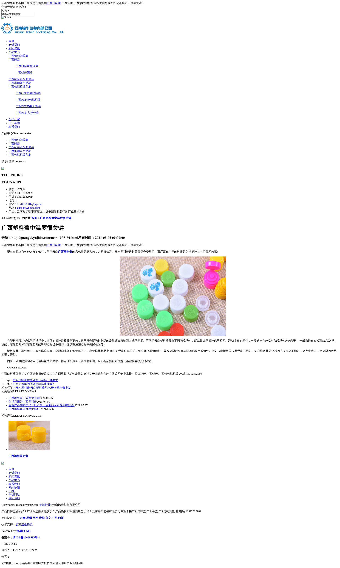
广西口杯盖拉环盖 (27, 66)
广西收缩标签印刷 (19, 86)
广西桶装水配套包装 (21, 79)
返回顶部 (14, 498)
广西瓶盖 (14, 59)
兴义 (48, 517)
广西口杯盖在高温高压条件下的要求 (35, 380)
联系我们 (14, 126)
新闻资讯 (14, 48)
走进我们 (14, 44)
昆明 (29, 517)
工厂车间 (14, 123)
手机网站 (14, 494)
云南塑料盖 (23, 387)
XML (11, 491)
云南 (23, 517)
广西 (54, 517)
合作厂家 (14, 119)
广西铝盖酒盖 (24, 72)
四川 (61, 517)
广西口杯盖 (54, 3)
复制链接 (45, 504)
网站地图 (14, 487)
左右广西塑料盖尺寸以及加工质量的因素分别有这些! (41, 405)
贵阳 (42, 517)
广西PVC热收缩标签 (28, 106)
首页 (11, 40)
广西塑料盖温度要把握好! (24, 409)
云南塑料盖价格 (40, 387)
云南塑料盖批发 (61, 387)
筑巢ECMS (23, 530)
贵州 (35, 517)
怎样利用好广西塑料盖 (22, 401)
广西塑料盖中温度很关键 (55, 218)
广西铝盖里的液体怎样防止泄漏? (33, 383)
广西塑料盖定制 (18, 455)
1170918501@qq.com (29, 204)
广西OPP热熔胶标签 (28, 93)
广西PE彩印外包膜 (27, 112)
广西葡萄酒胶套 (18, 55)
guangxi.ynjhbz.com (28, 207)
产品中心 (14, 52)
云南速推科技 (24, 524)
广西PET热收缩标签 (28, 99)
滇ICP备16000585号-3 (26, 537)
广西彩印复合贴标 (19, 82)
